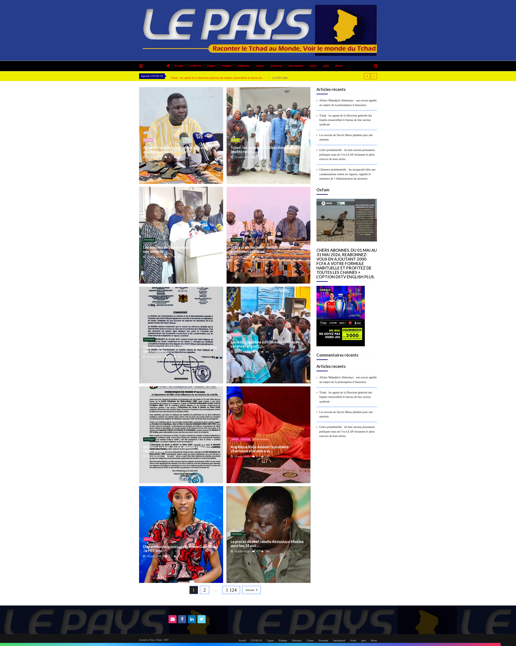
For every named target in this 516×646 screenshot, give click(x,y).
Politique (226, 65)
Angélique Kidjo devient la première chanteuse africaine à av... (260, 449)
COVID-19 (195, 65)
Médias (148, 539)
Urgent (211, 65)
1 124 (231, 590)
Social (312, 65)
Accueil (178, 65)
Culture (260, 65)
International (296, 65)
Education (243, 65)
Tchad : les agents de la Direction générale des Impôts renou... (268, 150)
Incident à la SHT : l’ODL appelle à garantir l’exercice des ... (177, 449)
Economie (276, 65)
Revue (339, 65)
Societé (148, 140)
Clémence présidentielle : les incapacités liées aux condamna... (180, 349)
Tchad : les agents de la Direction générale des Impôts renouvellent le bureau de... (217, 77)
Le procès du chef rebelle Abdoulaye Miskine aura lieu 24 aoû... (267, 544)
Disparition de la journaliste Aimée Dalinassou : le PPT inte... (180, 549)
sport (326, 65)
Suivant (250, 590)
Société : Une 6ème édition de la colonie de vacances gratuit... (265, 344)
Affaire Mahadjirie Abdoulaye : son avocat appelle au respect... (177, 150)
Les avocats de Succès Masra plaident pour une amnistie (178, 250)
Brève (235, 439)
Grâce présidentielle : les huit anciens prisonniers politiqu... (261, 250)
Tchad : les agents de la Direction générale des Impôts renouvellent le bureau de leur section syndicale (345, 120)
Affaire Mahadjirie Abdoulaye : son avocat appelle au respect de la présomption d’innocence (348, 102)
